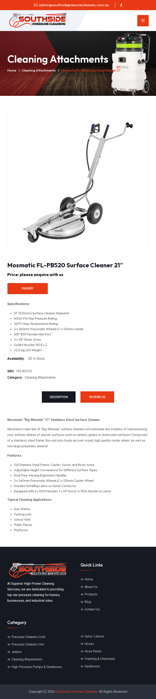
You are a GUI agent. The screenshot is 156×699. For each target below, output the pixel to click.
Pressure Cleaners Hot (27, 644)
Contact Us (92, 609)
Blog (87, 602)
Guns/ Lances (94, 636)
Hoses (89, 644)
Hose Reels (92, 651)
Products (91, 594)
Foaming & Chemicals (99, 659)
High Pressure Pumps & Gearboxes (36, 667)
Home (11, 70)
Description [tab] (59, 397)
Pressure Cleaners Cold (28, 637)
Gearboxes (92, 666)
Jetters (16, 652)
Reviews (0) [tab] (97, 397)
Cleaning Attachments (38, 70)
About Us (91, 587)
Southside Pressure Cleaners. (77, 692)
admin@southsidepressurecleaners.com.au (74, 5)
